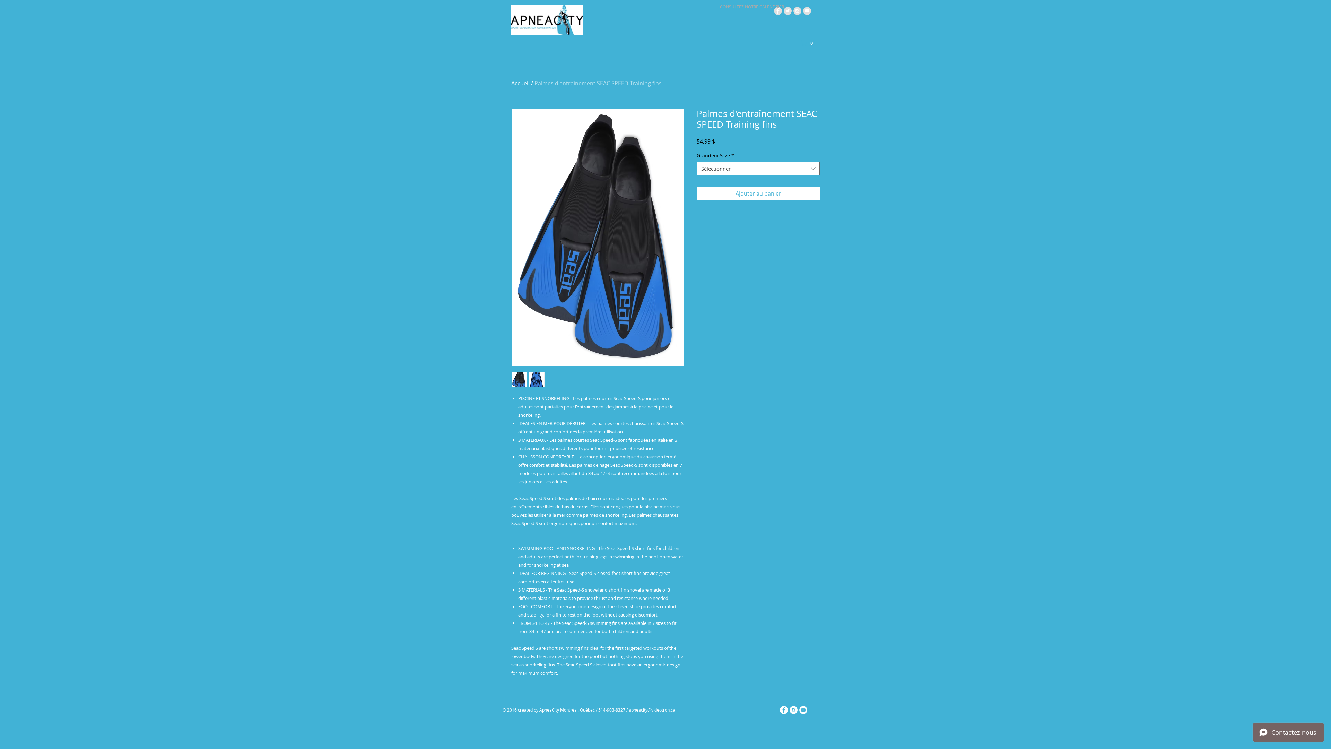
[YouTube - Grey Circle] (807, 11)
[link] (808, 43)
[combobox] (758, 168)
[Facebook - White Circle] (784, 710)
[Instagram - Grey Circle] (797, 11)
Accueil (520, 83)
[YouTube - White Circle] (803, 710)
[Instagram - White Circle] (794, 710)
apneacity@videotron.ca (652, 710)
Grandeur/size (715, 155)
